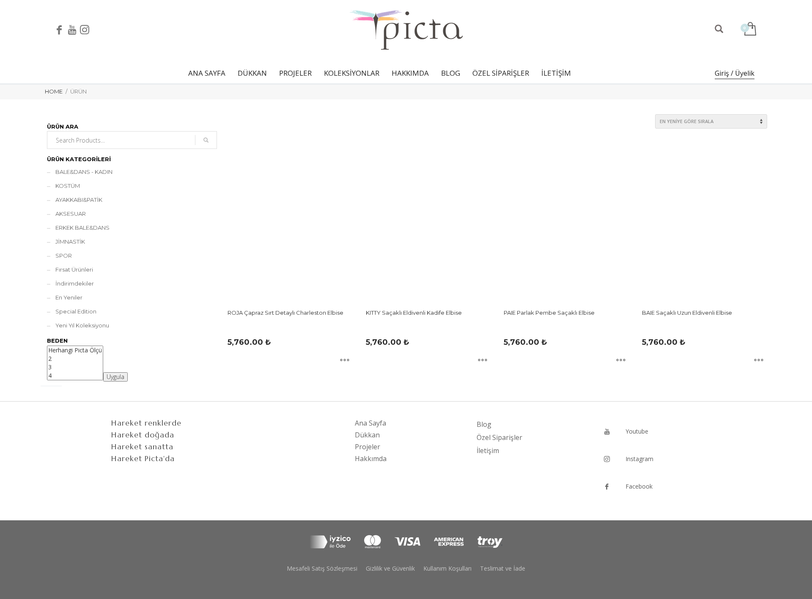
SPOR (63, 255)
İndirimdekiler (74, 283)
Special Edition (75, 311)
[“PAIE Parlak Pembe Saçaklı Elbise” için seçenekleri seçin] (620, 360)
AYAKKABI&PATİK (78, 199)
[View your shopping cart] (749, 29)
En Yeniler (68, 297)
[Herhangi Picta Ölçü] (75, 350)
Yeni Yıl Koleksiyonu (82, 325)
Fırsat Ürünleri (74, 269)
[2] (75, 358)
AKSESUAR (70, 213)
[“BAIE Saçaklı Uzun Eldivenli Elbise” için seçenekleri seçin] (758, 360)
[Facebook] (59, 29)
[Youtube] (72, 29)
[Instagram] (84, 29)
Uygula (115, 377)
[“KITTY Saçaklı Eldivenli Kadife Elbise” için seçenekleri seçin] (482, 360)
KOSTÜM (67, 185)
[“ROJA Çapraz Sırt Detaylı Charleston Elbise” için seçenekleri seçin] (344, 360)
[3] (75, 367)
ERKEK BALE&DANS (82, 227)
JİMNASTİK (70, 241)
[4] (75, 375)
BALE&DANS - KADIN (83, 171)
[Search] (206, 140)
